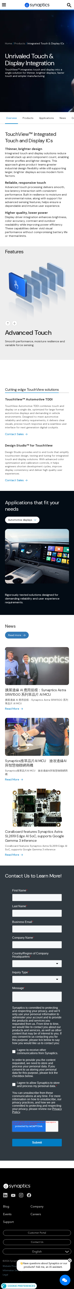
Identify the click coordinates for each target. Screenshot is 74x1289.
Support (8, 1222)
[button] (19, 1285)
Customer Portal (37, 1232)
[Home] (37, 5)
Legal (5, 1274)
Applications (46, 118)
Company (37, 1206)
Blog (6, 1206)
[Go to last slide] (7, 323)
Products (19, 43)
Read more (14, 635)
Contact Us (37, 1242)
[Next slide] (14, 323)
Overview (11, 118)
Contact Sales (14, 434)
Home (8, 43)
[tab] (32, 389)
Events (7, 1214)
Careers (36, 1214)
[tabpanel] (37, 439)
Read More (12, 709)
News (63, 118)
